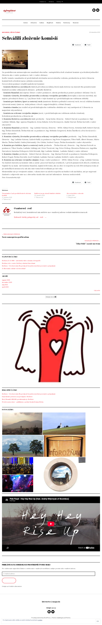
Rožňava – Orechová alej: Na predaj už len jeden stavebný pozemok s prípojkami (28, 266)
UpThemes (67, 618)
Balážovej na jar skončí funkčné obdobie (47, 193)
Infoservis (34, 23)
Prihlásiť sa (43, 1)
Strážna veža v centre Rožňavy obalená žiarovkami (18, 263)
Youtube (97, 10)
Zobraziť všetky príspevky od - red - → (30, 217)
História (58, 23)
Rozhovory (66, 23)
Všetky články (15, 32)
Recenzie (75, 23)
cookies (40, 620)
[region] (51, 345)
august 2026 (6, 280)
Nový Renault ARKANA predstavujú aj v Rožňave (18, 399)
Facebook (94, 10)
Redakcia (51, 1)
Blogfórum (50, 23)
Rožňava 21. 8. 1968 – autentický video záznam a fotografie (21, 260)
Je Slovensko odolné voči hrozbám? (14, 268)
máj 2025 (5, 285)
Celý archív (97, 290)
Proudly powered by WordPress (41, 618)
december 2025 (7, 282)
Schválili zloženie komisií (30, 38)
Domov (26, 23)
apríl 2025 (5, 287)
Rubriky (59, 1)
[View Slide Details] (51, 345)
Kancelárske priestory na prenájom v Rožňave (17, 397)
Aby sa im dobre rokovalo (75, 193)
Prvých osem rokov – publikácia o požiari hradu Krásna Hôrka (22, 402)
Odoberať (9, 580)
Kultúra (42, 23)
